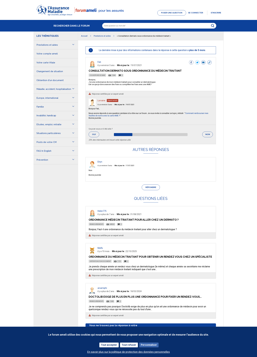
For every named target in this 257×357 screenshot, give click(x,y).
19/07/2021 (124, 105)
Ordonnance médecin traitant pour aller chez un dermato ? (134, 219)
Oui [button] (95, 134)
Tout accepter (109, 344)
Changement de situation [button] (49, 71)
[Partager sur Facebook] (191, 62)
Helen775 (102, 211)
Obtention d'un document (100, 261)
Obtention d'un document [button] (50, 80)
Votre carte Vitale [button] (45, 62)
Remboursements (96, 224)
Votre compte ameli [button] (47, 53)
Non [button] (209, 135)
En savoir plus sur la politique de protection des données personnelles (128, 351)
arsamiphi (102, 288)
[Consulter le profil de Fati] (92, 66)
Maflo (100, 248)
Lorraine (101, 100)
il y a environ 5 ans (105, 105)
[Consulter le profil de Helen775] (92, 215)
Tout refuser (129, 344)
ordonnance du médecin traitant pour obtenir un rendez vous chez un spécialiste (150, 256)
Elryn (100, 162)
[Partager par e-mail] (203, 62)
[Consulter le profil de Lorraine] (92, 105)
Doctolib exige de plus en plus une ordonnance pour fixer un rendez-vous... (145, 296)
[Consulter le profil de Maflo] (92, 252)
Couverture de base (97, 75)
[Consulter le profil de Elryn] (92, 166)
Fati (99, 62)
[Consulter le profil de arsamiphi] (92, 292)
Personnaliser (149, 344)
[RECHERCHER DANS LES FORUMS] (212, 26)
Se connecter (195, 13)
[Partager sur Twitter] (197, 62)
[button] (128, 16)
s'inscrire (216, 13)
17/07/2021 (124, 166)
